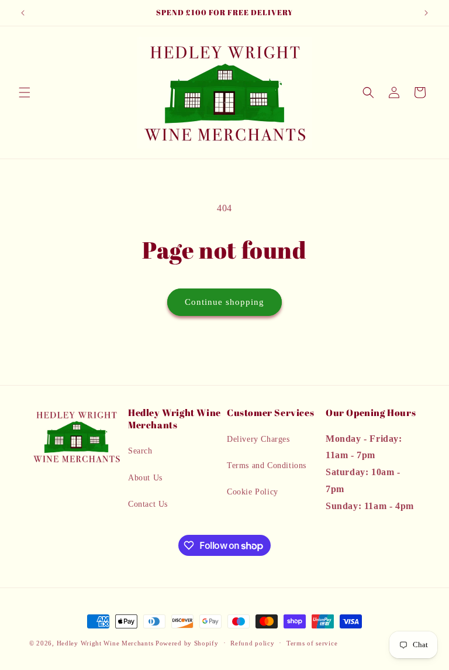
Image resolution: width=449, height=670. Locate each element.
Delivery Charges (258, 439)
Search (140, 450)
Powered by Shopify (187, 643)
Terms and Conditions (266, 465)
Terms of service (311, 643)
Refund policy (252, 643)
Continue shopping (224, 302)
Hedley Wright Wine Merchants (105, 643)
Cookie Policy (252, 491)
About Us (145, 477)
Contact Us (148, 504)
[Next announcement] (426, 13)
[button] (24, 92)
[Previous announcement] (23, 13)
